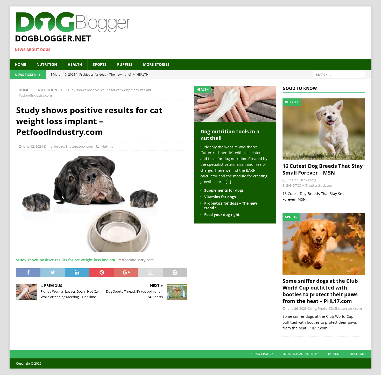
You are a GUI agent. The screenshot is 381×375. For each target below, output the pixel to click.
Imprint (334, 354)
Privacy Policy (262, 354)
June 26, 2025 (297, 308)
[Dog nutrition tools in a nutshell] (235, 118)
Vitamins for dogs (220, 196)
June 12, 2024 (33, 146)
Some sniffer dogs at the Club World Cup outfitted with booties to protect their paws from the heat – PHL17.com (320, 291)
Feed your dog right (221, 214)
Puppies (124, 64)
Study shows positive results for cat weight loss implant (66, 259)
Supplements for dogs (224, 190)
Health (75, 64)
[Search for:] (339, 74)
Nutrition (47, 64)
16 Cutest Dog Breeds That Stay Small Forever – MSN (323, 169)
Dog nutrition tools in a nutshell (229, 135)
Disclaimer (358, 354)
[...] (228, 181)
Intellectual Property (300, 354)
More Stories (156, 64)
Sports (100, 64)
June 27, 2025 (297, 180)
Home (20, 64)
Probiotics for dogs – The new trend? (230, 205)
